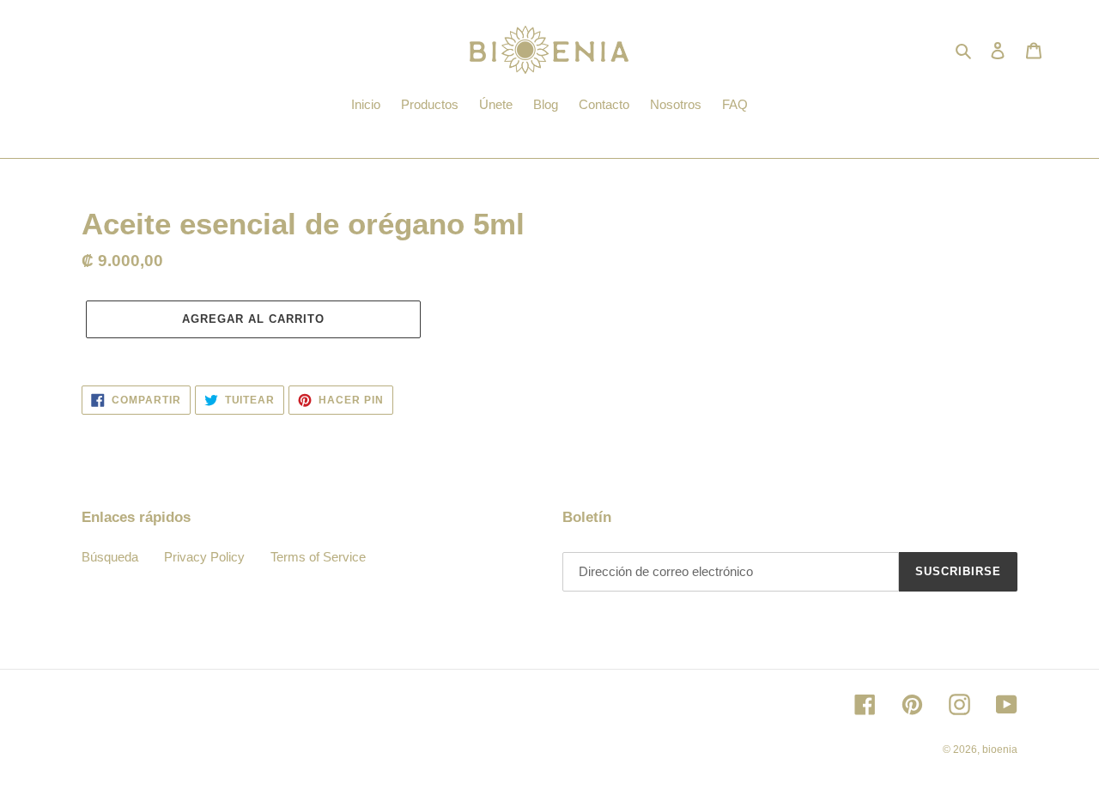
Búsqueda (110, 556)
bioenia (999, 749)
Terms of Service (318, 556)
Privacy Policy (204, 556)
